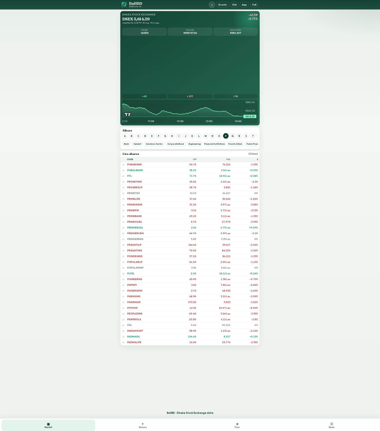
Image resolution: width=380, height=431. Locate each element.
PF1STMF (132, 307)
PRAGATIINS (134, 250)
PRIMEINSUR (134, 204)
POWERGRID (134, 256)
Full (254, 4)
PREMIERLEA (135, 227)
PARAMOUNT (135, 330)
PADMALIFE (134, 342)
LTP (195, 159)
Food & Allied (235, 143)
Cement (137, 143)
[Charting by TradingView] (127, 114)
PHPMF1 (132, 284)
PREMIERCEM (135, 233)
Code (130, 159)
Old (234, 4)
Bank (126, 143)
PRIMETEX (133, 193)
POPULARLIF (134, 261)
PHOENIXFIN (134, 290)
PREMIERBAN (135, 239)
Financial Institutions (214, 143)
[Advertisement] (190, 64)
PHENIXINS (133, 296)
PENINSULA (134, 319)
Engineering (195, 143)
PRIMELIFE (133, 198)
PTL (129, 175)
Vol (228, 159)
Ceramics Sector (154, 143)
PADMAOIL (133, 336)
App (244, 4)
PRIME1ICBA (134, 221)
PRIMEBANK (134, 216)
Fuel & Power (253, 143)
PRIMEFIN (133, 210)
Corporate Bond (175, 143)
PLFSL (130, 273)
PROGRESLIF (134, 187)
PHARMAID (134, 302)
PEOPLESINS (134, 313)
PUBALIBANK (135, 170)
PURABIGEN (134, 164)
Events (222, 4)
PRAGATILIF (134, 244)
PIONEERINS (134, 279)
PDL (129, 325)
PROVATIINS (134, 181)
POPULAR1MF (135, 267)
